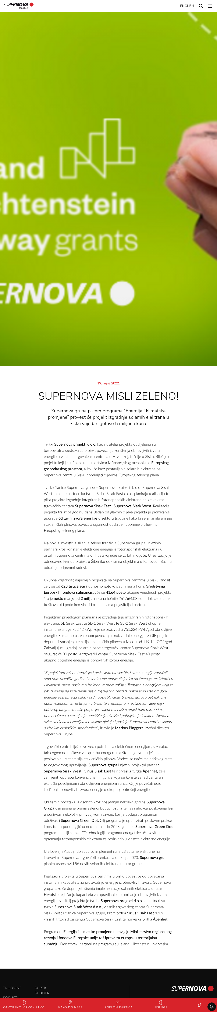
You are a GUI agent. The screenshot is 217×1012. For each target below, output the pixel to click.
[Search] (201, 6)
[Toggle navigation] (210, 6)
